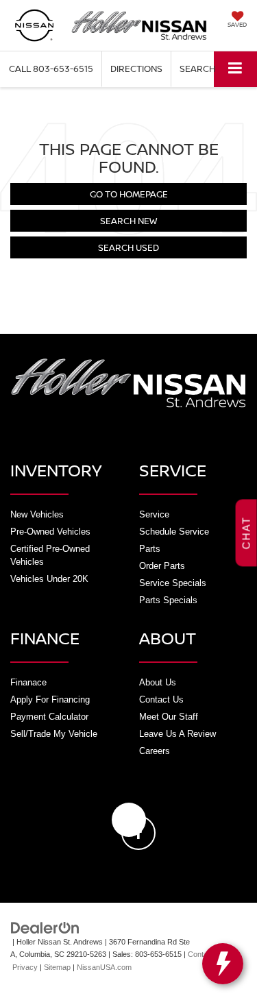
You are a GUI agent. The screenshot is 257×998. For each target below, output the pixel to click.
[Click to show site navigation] (235, 68)
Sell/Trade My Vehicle (53, 734)
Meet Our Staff (168, 716)
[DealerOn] (45, 927)
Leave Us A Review (177, 734)
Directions (136, 68)
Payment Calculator (49, 716)
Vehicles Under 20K (49, 579)
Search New (128, 221)
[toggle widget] (222, 963)
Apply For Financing (50, 699)
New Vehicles (37, 514)
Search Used (128, 247)
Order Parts (162, 566)
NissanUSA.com (104, 967)
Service (154, 514)
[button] (51, 69)
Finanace (28, 682)
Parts (149, 549)
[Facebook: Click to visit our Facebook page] (129, 820)
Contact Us (161, 699)
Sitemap (57, 967)
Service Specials (172, 583)
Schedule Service (174, 531)
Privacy (25, 967)
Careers (154, 751)
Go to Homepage (129, 194)
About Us (157, 682)
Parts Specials (168, 600)
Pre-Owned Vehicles (50, 531)
